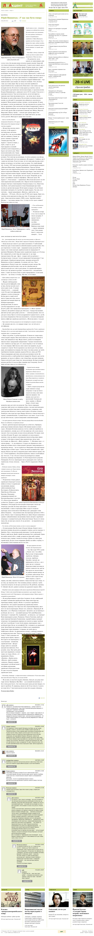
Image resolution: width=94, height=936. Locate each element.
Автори (51, 7)
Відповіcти (11, 722)
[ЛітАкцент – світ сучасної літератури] (23, 5)
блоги (75, 99)
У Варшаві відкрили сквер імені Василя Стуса (57, 46)
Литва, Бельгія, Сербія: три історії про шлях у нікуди (85, 111)
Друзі (59, 7)
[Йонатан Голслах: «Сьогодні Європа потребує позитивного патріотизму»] (83, 906)
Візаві (52, 2)
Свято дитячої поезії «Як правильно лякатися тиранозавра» (56, 86)
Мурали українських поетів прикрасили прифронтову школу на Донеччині (57, 52)
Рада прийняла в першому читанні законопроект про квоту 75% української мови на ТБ (57, 35)
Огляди (60, 2)
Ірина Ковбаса (4, 15)
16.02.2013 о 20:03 (39, 844)
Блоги (57, 4)
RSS (66, 7)
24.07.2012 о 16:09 (39, 760)
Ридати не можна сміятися (85, 117)
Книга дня (61, 4)
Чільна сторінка (4, 10)
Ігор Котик (81, 137)
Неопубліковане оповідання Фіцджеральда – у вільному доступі (58, 19)
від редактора (78, 10)
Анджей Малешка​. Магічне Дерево (58, 154)
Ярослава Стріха (83, 144)
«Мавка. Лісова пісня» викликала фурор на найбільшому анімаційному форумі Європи (58, 41)
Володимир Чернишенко (84, 102)
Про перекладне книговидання (83, 14)
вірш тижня (77, 41)
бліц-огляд (64, 5)
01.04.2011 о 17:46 (39, 705)
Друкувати (43, 697)
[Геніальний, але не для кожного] (59, 906)
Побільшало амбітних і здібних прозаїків (10, 916)
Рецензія (65, 2)
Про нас (55, 7)
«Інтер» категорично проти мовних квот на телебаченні (58, 14)
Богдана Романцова (83, 109)
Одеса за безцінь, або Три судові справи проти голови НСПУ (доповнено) (85, 132)
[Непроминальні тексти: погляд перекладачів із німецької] (35, 906)
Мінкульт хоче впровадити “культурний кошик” (57, 29)
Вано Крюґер (82, 129)
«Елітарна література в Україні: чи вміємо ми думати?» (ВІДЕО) (82, 75)
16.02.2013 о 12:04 (39, 771)
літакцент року (78, 91)
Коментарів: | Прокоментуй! (14, 919)
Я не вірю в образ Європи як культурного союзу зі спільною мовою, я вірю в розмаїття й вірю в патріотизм (82, 920)
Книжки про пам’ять (84, 104)
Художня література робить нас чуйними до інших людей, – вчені (58, 57)
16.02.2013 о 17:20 (39, 787)
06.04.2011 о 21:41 (39, 751)
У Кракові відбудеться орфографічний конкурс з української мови (57, 75)
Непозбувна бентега (78, 35)
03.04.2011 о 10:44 (39, 726)
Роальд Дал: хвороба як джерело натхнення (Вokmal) (83, 165)
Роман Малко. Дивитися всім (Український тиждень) (83, 171)
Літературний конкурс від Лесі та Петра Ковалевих (57, 113)
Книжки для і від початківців (86, 145)
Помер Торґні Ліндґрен (53, 24)
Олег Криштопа (82, 122)
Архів (63, 7)
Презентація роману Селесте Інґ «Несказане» (55, 103)
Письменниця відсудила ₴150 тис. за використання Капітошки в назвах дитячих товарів (58, 64)
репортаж (76, 60)
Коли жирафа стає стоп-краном (84, 139)
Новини (65, 4)
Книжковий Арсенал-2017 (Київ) (56, 121)
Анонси (52, 5)
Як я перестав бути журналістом (83, 124)
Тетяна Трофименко (83, 115)
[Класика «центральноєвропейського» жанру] (11, 906)
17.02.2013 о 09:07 (39, 870)
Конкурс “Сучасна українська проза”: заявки (58, 118)
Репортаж (53, 4)
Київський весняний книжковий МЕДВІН (58, 108)
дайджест (76, 153)
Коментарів (24, 20)
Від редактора (58, 5)
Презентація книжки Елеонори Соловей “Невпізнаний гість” (57, 98)
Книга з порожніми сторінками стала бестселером (56, 70)
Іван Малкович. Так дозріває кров (78, 55)
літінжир (76, 21)
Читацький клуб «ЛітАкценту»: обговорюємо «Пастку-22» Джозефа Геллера (56, 92)
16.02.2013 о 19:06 (39, 797)
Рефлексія (56, 2)
